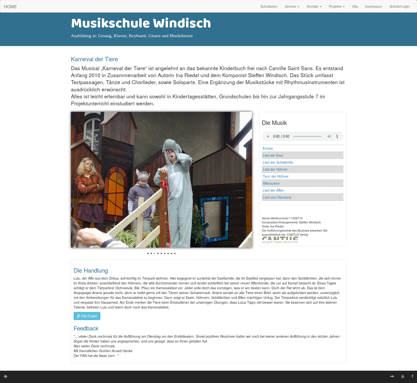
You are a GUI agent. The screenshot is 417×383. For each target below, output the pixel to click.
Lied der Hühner (275, 169)
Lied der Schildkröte (278, 162)
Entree (268, 148)
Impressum (373, 6)
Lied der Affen (273, 190)
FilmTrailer (88, 316)
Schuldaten (269, 6)
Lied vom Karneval (277, 197)
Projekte (335, 6)
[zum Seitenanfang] (5, 377)
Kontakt (313, 6)
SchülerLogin (399, 6)
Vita (355, 6)
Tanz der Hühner (276, 176)
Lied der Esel (273, 155)
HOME (10, 6)
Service (291, 6)
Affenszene (271, 183)
